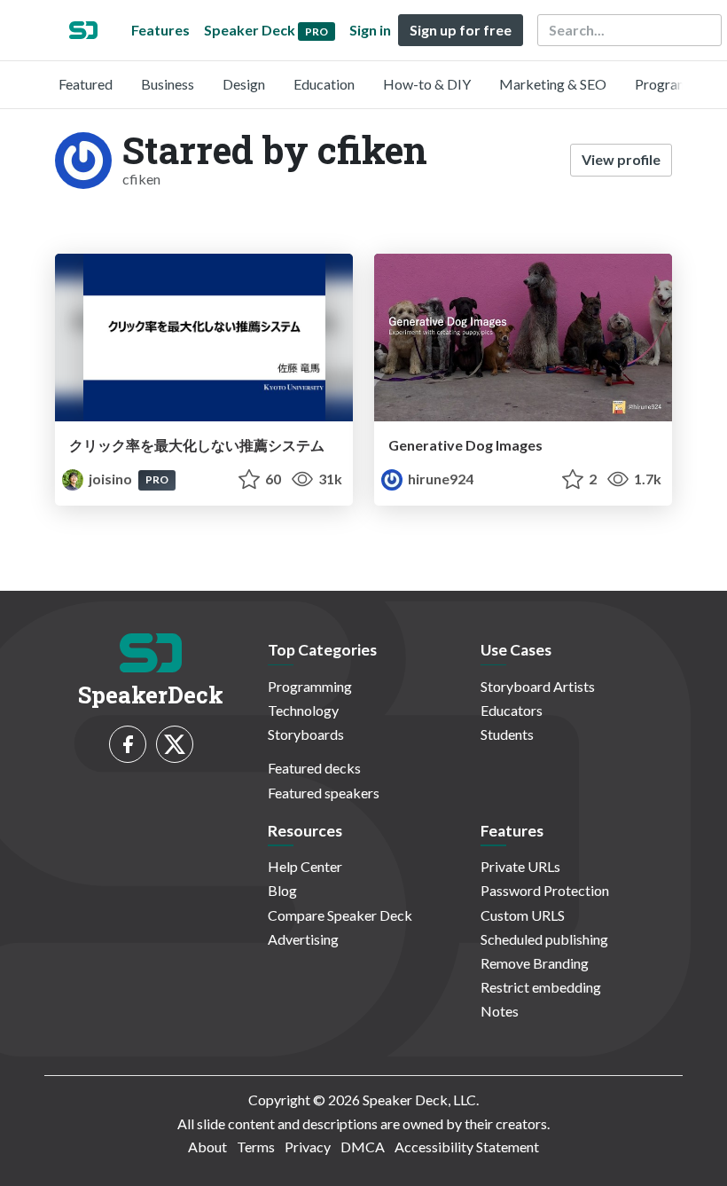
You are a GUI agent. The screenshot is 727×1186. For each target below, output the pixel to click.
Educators (512, 710)
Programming (677, 83)
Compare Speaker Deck (340, 915)
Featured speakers (323, 792)
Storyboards (306, 734)
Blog (282, 890)
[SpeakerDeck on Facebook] (127, 744)
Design (244, 83)
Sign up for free (461, 29)
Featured (86, 83)
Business (167, 83)
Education (324, 83)
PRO (156, 479)
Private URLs (520, 866)
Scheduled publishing (544, 939)
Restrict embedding (541, 986)
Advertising (303, 939)
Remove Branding (535, 962)
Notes (500, 1010)
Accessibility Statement (467, 1146)
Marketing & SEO (552, 83)
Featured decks (314, 767)
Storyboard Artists (538, 686)
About (207, 1146)
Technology (303, 710)
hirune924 (439, 478)
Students (507, 734)
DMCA (362, 1146)
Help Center (305, 866)
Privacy (308, 1146)
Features (160, 29)
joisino (110, 478)
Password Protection (545, 890)
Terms (256, 1146)
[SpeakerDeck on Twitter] (174, 744)
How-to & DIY (427, 83)
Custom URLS (523, 915)
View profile (621, 159)
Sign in (370, 29)
